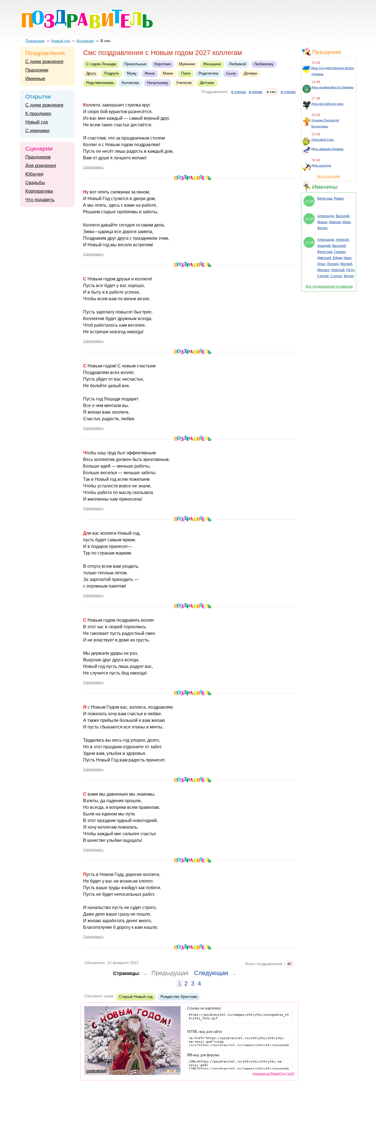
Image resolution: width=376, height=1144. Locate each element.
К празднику (38, 113)
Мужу (132, 73)
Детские (207, 82)
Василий (342, 216)
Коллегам (85, 41)
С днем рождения (44, 61)
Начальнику (157, 82)
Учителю (184, 82)
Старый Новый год (135, 996)
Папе (185, 73)
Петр (350, 270)
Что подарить (40, 199)
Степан (336, 276)
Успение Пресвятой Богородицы (325, 123)
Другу (91, 73)
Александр (325, 216)
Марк (346, 222)
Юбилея (34, 174)
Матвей (346, 264)
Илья (321, 264)
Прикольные (135, 64)
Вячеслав (324, 198)
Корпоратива (39, 191)
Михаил (323, 270)
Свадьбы (35, 182)
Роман (339, 198)
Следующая (211, 973)
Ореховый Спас (322, 139)
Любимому (264, 64)
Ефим (337, 258)
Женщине (212, 64)
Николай (338, 270)
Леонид (333, 264)
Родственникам (100, 82)
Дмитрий (324, 258)
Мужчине (187, 64)
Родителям (208, 73)
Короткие (162, 64)
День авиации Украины (327, 149)
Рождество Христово (178, 996)
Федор (322, 228)
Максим (335, 222)
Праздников (38, 157)
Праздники (35, 41)
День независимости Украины (332, 87)
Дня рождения (40, 165)
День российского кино (327, 103)
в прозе (255, 91)
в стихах (238, 91)
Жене (150, 73)
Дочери (250, 73)
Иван (348, 258)
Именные (35, 78)
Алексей (342, 240)
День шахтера (321, 165)
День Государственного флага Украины (332, 71)
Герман (339, 252)
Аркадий (324, 246)
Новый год (60, 41)
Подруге (111, 73)
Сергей (323, 276)
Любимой (237, 64)
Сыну (231, 73)
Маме (168, 73)
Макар (322, 222)
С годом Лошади (101, 64)
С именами (37, 130)
